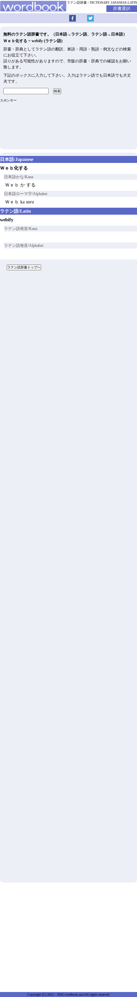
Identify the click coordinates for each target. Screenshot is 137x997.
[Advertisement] (68, 579)
